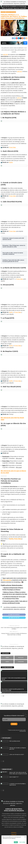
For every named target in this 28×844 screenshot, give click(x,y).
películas (5, 54)
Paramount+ (6, 456)
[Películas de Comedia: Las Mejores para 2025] (4, 749)
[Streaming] (20, 661)
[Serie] (7, 657)
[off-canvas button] (2, 7)
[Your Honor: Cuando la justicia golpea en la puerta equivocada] (14, 686)
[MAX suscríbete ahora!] (4, 742)
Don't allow (22, 842)
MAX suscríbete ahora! (14, 741)
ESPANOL (14, 832)
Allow (15, 842)
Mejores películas (11, 12)
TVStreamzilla (7, 580)
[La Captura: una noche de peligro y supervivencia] (4, 785)
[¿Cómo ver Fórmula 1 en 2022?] (4, 756)
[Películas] (20, 657)
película (19, 98)
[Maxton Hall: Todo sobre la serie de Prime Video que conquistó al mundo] (4, 772)
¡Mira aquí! (19, 458)
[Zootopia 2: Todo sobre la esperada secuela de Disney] (14, 675)
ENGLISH (13, 834)
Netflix (11, 162)
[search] (25, 7)
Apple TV (5, 465)
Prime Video (12, 147)
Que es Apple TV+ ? (14, 776)
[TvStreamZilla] (14, 7)
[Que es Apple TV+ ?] (4, 778)
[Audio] (7, 661)
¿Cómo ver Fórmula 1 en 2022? (16, 754)
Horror (3, 12)
